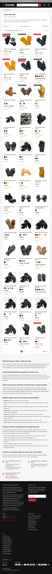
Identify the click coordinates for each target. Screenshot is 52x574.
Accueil (4, 9)
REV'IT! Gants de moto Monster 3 (24, 286)
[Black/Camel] (24, 341)
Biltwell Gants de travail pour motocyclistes (10, 259)
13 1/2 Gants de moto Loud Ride (25, 128)
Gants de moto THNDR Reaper (10, 49)
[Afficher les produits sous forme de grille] (44, 26)
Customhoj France (6, 545)
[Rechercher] (39, 5)
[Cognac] (4, 103)
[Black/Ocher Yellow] (6, 288)
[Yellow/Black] (35, 103)
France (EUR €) (6, 559)
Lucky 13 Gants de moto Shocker (24, 207)
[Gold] (6, 262)
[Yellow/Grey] (37, 103)
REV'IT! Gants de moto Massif (41, 232)
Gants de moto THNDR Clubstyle (24, 75)
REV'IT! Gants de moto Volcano (10, 337)
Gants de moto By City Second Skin (41, 259)
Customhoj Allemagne (7, 542)
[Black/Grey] (4, 288)
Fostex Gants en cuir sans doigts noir (9, 207)
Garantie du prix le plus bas (33, 518)
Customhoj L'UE (6, 536)
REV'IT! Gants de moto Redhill (10, 285)
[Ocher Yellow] (43, 234)
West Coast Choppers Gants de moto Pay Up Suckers (41, 207)
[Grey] (39, 234)
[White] (22, 103)
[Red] (45, 234)
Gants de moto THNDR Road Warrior (41, 50)
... (28, 351)
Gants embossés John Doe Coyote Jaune (40, 181)
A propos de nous (32, 523)
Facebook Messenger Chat (8, 520)
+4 (45, 76)
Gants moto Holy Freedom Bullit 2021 (40, 286)
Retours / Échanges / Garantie (34, 516)
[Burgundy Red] (37, 234)
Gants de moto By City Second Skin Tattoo (25, 101)
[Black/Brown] (6, 157)
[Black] (35, 76)
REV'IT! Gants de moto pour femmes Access (41, 312)
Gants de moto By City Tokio (10, 154)
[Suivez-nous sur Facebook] (3, 565)
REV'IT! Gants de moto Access (25, 154)
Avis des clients (31, 520)
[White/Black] (8, 288)
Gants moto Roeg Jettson (24, 180)
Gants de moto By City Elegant (10, 232)
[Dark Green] (22, 289)
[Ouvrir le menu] (3, 5)
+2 (14, 288)
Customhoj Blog (31, 527)
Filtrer (7, 26)
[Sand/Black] (26, 234)
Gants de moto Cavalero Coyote (40, 338)
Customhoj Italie (6, 547)
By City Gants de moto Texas (10, 180)
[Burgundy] (22, 131)
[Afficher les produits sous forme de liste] (46, 26)
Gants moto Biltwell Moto (40, 74)
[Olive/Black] (37, 76)
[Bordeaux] (37, 289)
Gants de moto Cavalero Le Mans (9, 75)
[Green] (24, 260)
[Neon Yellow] (41, 234)
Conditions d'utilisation (33, 529)
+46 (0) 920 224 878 (13, 476)
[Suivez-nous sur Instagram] (6, 565)
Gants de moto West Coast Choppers (9, 128)
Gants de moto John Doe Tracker (40, 155)
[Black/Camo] (26, 341)
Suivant (44, 351)
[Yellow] (24, 131)
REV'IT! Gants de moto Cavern (25, 232)
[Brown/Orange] (43, 76)
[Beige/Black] (41, 289)
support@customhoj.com (13, 477)
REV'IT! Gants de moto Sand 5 (10, 311)
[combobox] (27, 5)
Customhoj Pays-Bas (7, 549)
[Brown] (20, 103)
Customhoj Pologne (7, 553)
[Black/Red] (41, 76)
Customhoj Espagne (7, 543)
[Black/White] (22, 157)
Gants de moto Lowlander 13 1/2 (10, 101)
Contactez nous (31, 525)
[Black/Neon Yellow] (8, 340)
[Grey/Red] (22, 234)
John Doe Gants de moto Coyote (40, 101)
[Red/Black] (39, 76)
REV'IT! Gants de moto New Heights (25, 312)
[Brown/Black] (22, 315)
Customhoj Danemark (7, 540)
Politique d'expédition (32, 521)
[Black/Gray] (35, 289)
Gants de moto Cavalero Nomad (24, 50)
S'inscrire (32, 500)
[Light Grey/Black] (24, 234)
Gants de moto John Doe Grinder (40, 128)
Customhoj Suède (6, 538)
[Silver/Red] (8, 314)
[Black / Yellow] (20, 210)
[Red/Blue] (12, 288)
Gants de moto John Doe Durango (24, 338)
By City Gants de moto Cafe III (25, 258)
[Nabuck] (39, 289)
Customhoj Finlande (7, 551)
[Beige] (4, 234)
